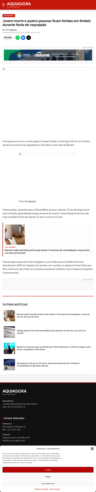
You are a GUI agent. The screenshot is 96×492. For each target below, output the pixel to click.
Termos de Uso (55, 489)
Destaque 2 (9, 16)
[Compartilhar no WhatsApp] (17, 37)
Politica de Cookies (41, 489)
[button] (92, 448)
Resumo (8, 38)
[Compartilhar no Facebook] (23, 37)
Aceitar (48, 470)
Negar (48, 477)
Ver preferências (48, 483)
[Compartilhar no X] (28, 37)
